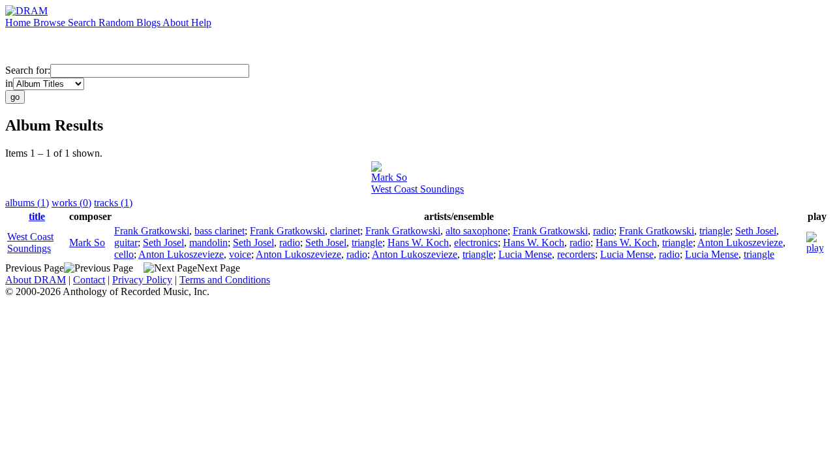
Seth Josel (755, 230)
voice (240, 254)
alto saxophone (477, 230)
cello (124, 254)
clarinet (345, 230)
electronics (476, 242)
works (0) (71, 202)
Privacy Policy (142, 279)
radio (603, 230)
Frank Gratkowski (151, 230)
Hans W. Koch (418, 242)
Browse (50, 22)
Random (117, 22)
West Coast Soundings (417, 189)
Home (19, 22)
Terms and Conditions (224, 279)
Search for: (27, 70)
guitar (126, 242)
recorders (576, 254)
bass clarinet (219, 230)
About (176, 22)
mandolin (208, 242)
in (9, 83)
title (37, 216)
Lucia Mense (525, 254)
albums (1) (27, 202)
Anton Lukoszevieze (740, 242)
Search (83, 22)
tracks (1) (113, 202)
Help (201, 22)
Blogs (149, 22)
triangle (714, 230)
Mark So (389, 177)
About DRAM (35, 279)
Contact (89, 279)
